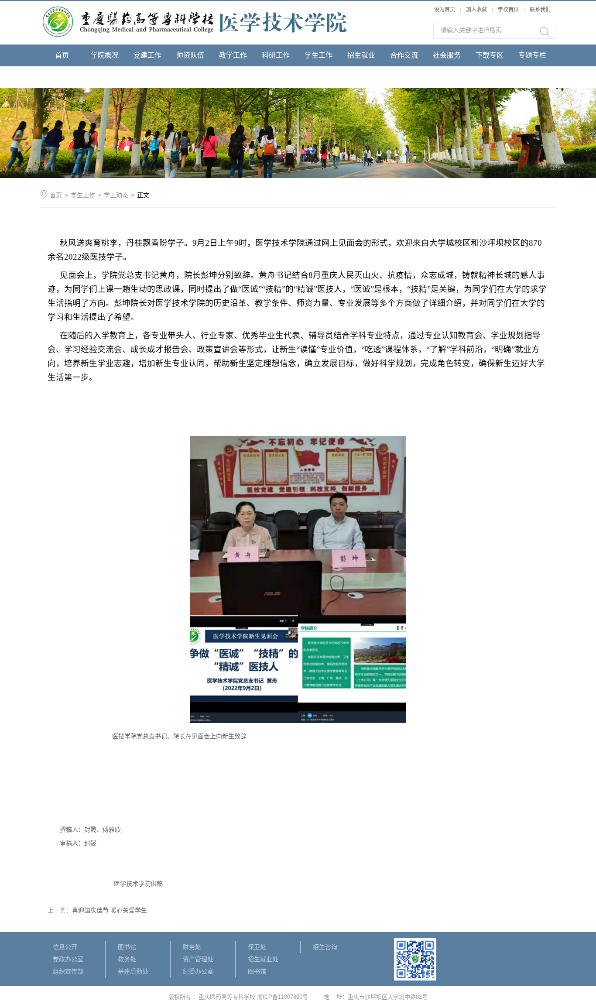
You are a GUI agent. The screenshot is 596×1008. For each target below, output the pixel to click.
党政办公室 (68, 959)
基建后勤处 (133, 971)
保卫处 (257, 946)
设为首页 (444, 10)
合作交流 (404, 55)
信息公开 (65, 946)
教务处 (127, 959)
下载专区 (490, 55)
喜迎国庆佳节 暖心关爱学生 (109, 910)
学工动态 (116, 195)
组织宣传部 (68, 971)
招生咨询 (325, 946)
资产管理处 (198, 959)
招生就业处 (263, 959)
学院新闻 (62, 77)
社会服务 (447, 55)
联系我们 (540, 10)
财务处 (192, 946)
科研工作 (276, 55)
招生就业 (361, 55)
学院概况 (105, 55)
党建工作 (147, 55)
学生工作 (318, 55)
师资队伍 (190, 55)
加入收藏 (476, 10)
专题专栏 (532, 55)
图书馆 (127, 946)
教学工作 (233, 55)
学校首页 (509, 10)
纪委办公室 (198, 971)
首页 (62, 55)
